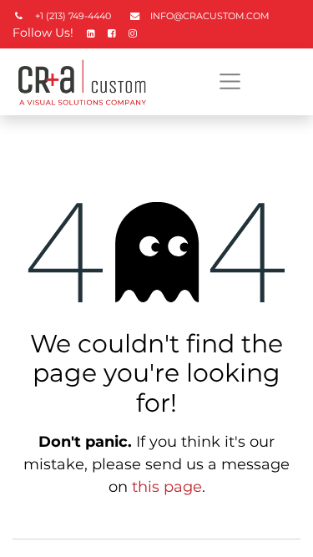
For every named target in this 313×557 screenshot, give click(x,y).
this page (167, 487)
